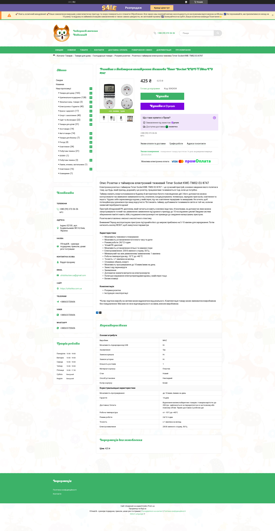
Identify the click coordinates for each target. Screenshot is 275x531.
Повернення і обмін (142, 50)
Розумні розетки (122, 56)
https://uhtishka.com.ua (71, 288)
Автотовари (65, 133)
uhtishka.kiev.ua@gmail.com (73, 275)
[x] (100, 313)
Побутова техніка (67, 151)
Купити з (157, 106)
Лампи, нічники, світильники (72, 164)
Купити (162, 96)
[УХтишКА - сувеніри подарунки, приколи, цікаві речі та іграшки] (61, 33)
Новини (71, 50)
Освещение (64, 173)
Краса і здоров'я (67, 111)
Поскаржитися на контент (152, 511)
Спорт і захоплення (68, 115)
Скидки (59, 50)
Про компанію (183, 50)
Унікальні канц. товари (69, 102)
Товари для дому (83, 56)
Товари (84, 50)
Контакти (99, 50)
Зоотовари (64, 129)
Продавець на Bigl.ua (137, 509)
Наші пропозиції (63, 88)
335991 (63, 156)
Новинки (60, 84)
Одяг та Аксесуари (68, 120)
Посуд (62, 142)
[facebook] (97, 313)
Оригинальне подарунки (70, 97)
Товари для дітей (67, 124)
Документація (163, 50)
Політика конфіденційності (65, 490)
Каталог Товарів (64, 56)
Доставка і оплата (117, 50)
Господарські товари (102, 56)
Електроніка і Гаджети (69, 106)
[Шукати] (218, 33)
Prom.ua (151, 506)
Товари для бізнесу (68, 138)
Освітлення (64, 147)
